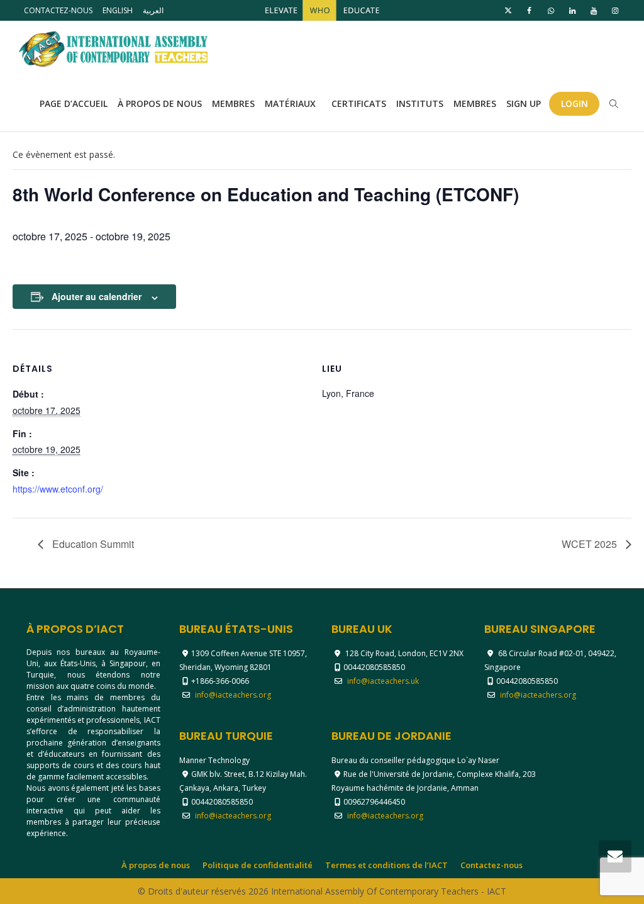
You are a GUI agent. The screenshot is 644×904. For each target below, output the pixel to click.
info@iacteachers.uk (383, 681)
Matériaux (291, 103)
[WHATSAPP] (550, 10)
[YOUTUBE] (593, 10)
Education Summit (92, 544)
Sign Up (523, 103)
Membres (233, 103)
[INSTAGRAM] (614, 10)
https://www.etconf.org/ (58, 489)
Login (574, 103)
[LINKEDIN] (572, 10)
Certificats (358, 103)
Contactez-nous (58, 10)
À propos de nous (160, 103)
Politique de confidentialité (258, 865)
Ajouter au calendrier (97, 296)
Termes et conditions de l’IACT (386, 865)
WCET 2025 (590, 544)
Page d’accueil (74, 103)
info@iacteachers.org (233, 694)
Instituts (419, 103)
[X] (507, 10)
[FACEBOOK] (529, 10)
